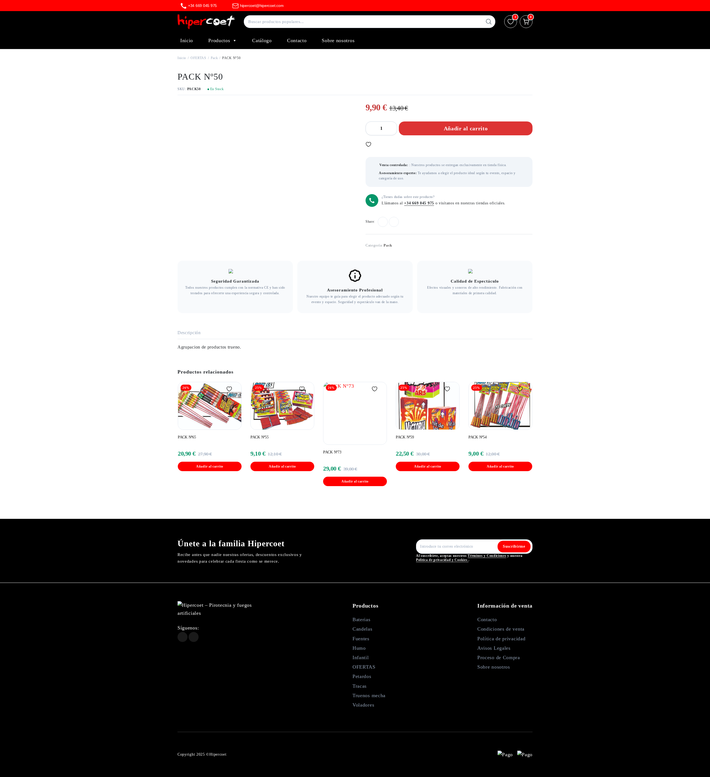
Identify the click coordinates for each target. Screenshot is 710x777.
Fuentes (361, 638)
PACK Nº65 (187, 437)
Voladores (363, 705)
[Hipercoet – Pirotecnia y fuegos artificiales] (206, 21)
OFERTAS (198, 58)
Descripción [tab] (189, 332)
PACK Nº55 (259, 437)
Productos (219, 40)
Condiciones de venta (500, 629)
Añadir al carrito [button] (209, 466)
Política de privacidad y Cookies (442, 560)
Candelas (362, 629)
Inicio (186, 40)
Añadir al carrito (466, 128)
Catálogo (262, 40)
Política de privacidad (501, 638)
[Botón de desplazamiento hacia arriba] (697, 764)
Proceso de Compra (498, 657)
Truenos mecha (369, 695)
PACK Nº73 (332, 452)
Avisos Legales (494, 648)
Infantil (361, 657)
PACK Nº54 (477, 437)
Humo (359, 648)
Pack (214, 58)
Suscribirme (514, 546)
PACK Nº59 (405, 437)
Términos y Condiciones (487, 556)
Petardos (362, 676)
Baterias (362, 619)
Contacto (297, 40)
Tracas (360, 686)
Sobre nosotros (338, 40)
